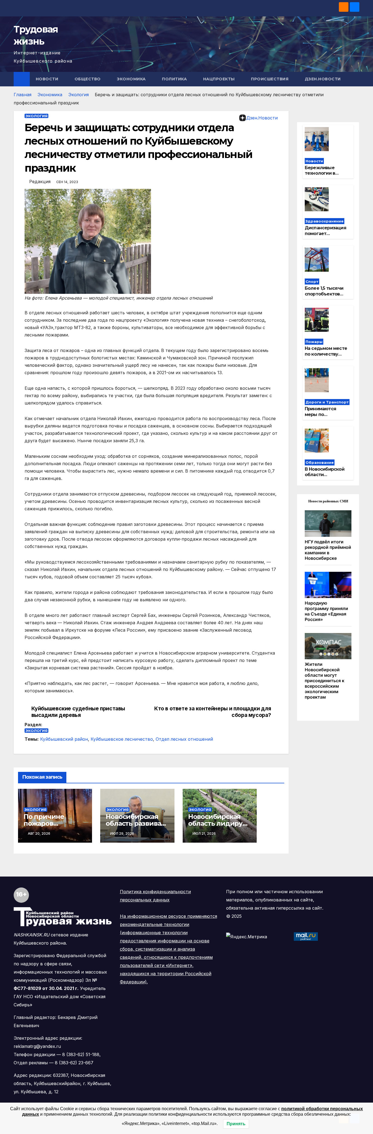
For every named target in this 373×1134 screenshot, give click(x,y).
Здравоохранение (325, 221)
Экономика (132, 79)
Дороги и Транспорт (327, 402)
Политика (175, 79)
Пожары (314, 341)
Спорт (312, 281)
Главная (22, 94)
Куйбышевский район (64, 739)
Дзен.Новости (323, 79)
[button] (355, 79)
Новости (48, 79)
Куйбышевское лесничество (122, 739)
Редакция (40, 181)
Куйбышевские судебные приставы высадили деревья (78, 711)
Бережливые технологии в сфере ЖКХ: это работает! (322, 176)
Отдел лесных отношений (184, 739)
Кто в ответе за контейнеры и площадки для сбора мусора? (212, 711)
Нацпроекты (219, 79)
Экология (78, 94)
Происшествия (270, 79)
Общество (88, 79)
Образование (320, 462)
